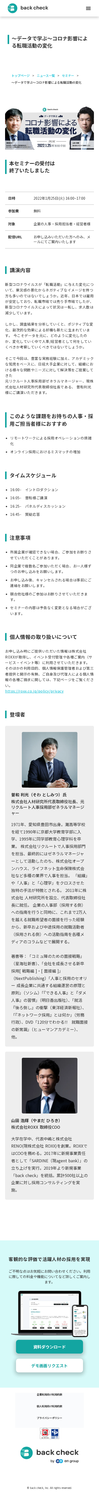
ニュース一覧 (46, 76)
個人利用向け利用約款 (49, 1406)
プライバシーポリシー (49, 1418)
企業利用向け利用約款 (49, 1394)
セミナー (68, 76)
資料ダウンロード (49, 1347)
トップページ (20, 76)
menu (88, 8)
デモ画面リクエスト (49, 1365)
